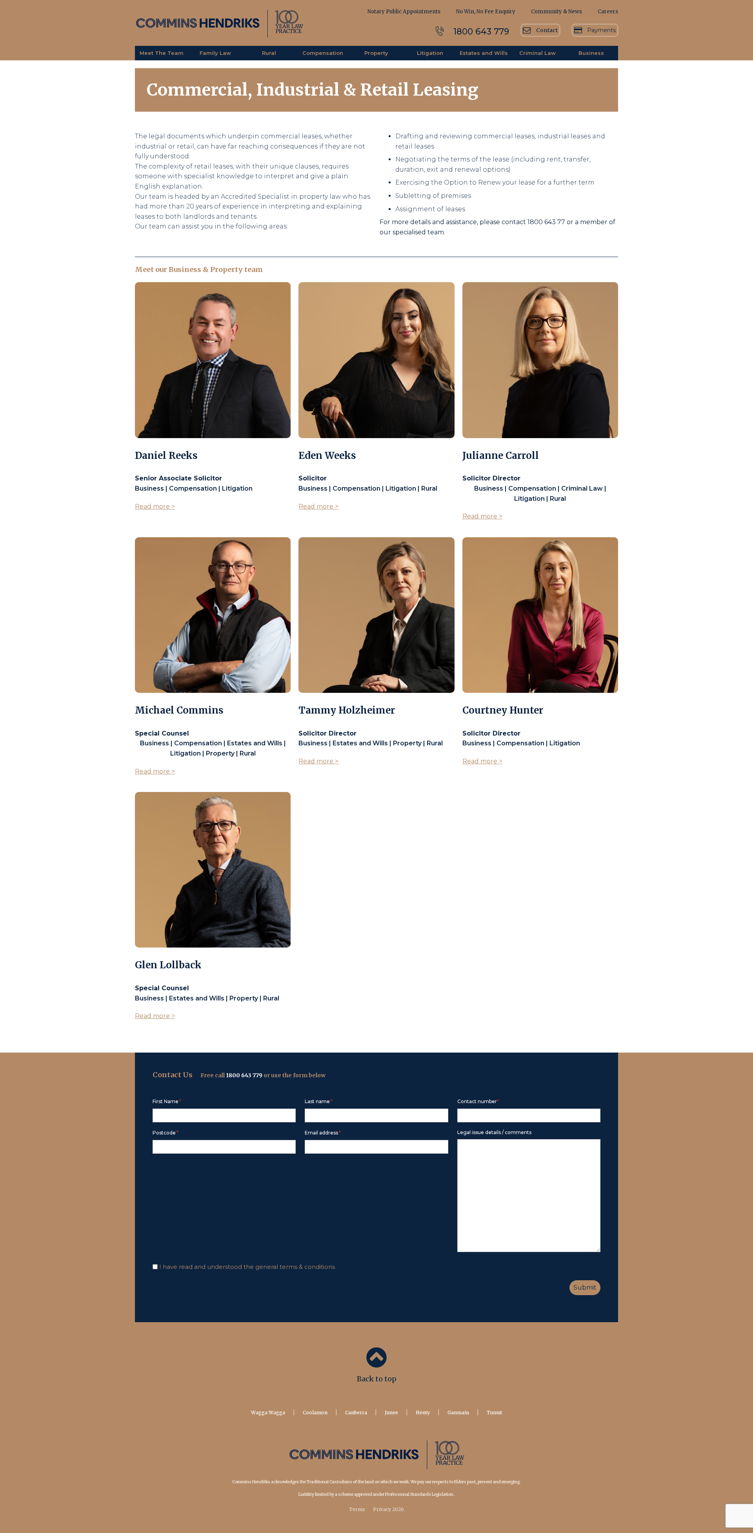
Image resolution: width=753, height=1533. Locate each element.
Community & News (556, 11)
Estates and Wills (484, 53)
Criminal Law (537, 53)
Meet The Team (162, 53)
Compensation (322, 53)
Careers (608, 11)
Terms (357, 1509)
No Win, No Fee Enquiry (485, 11)
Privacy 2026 (388, 1509)
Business (591, 53)
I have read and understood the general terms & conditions (247, 1266)
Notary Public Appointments (403, 11)
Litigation (430, 53)
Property (376, 53)
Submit (585, 1287)
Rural (269, 53)
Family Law (215, 53)
